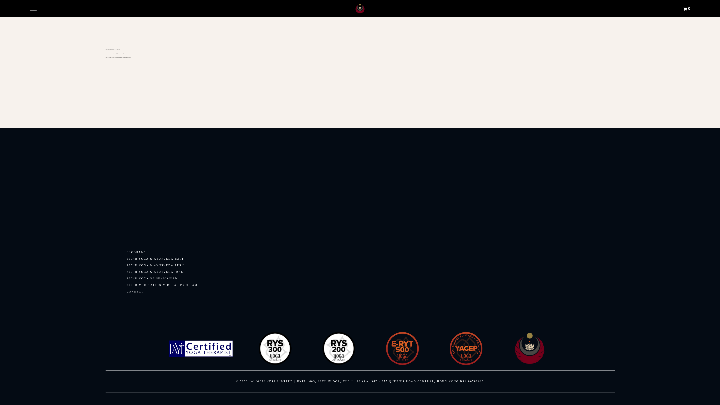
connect (135, 291)
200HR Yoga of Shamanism (152, 278)
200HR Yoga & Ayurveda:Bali (155, 258)
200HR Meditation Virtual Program (162, 285)
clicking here (114, 57)
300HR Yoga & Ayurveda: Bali (156, 272)
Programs (136, 252)
